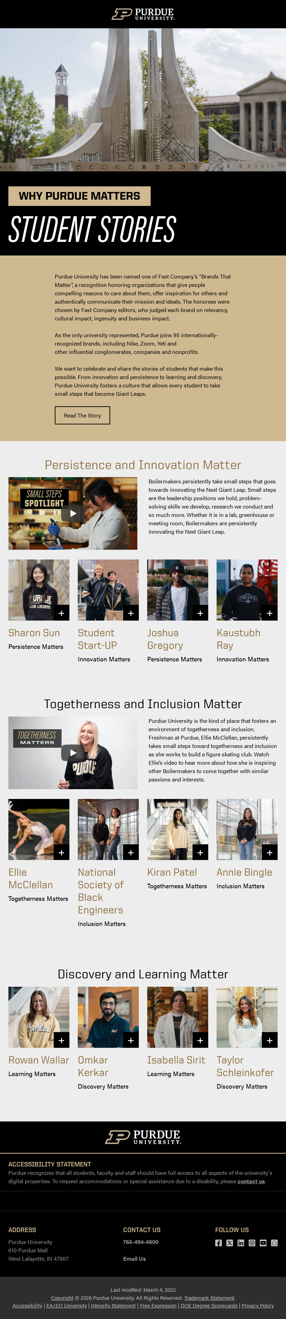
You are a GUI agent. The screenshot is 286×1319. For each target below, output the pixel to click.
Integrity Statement (113, 1305)
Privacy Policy (258, 1305)
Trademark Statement (209, 1297)
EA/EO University (66, 1305)
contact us (251, 1181)
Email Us (134, 1258)
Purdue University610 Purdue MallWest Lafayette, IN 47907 (38, 1250)
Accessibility (27, 1305)
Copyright (62, 1297)
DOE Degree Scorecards (209, 1305)
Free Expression (158, 1305)
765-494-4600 (140, 1242)
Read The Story (82, 415)
